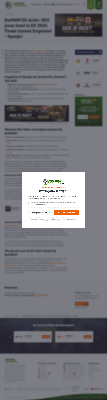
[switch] (29, 203)
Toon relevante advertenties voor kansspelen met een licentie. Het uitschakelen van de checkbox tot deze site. (53, 203)
